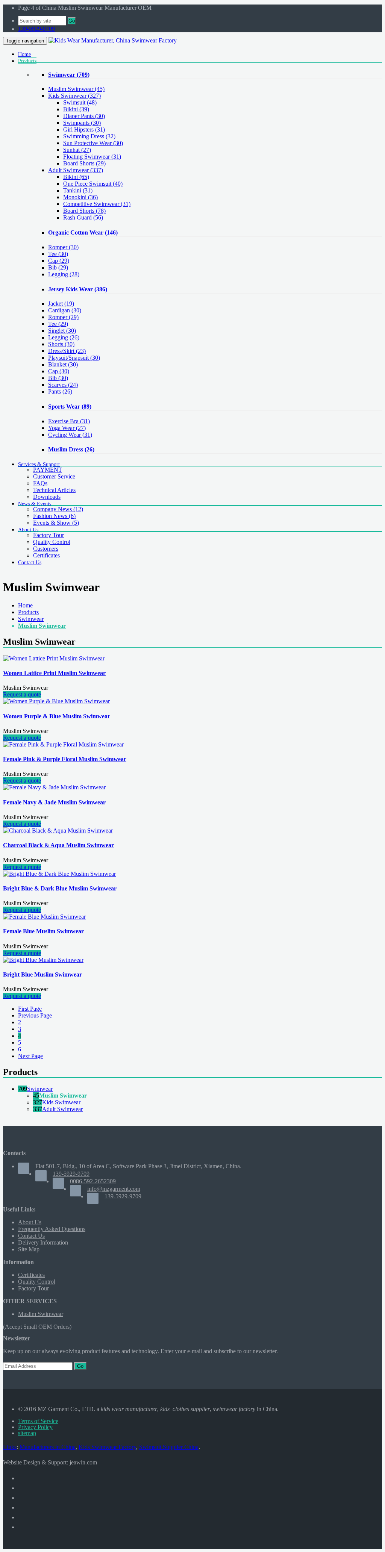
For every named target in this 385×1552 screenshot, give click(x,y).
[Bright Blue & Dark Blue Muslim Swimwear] (59, 874)
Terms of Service (38, 1421)
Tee (58, 254)
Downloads (47, 497)
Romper (63, 247)
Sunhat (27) (77, 150)
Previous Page (35, 1015)
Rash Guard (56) (83, 217)
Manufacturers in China (48, 1447)
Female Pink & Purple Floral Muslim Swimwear (64, 759)
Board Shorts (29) (84, 163)
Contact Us (31, 1236)
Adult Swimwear (75, 170)
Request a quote (22, 694)
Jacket (61, 303)
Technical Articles (54, 490)
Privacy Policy (35, 1427)
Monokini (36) (80, 197)
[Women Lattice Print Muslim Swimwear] (54, 658)
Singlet (62, 330)
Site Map (28, 1249)
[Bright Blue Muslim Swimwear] (43, 960)
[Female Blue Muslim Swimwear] (44, 916)
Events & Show (56, 522)
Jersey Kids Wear (77, 289)
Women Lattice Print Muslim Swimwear (54, 673)
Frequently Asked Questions (51, 1229)
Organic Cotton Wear (83, 232)
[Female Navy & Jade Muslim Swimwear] (54, 787)
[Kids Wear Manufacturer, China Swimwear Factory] (113, 40)
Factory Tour (48, 535)
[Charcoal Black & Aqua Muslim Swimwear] (58, 830)
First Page (30, 1008)
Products (28, 612)
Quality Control (51, 542)
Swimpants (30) (82, 123)
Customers (45, 548)
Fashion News (54, 516)
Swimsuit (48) (80, 102)
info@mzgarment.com (113, 1189)
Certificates (46, 555)
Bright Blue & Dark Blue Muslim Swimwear (60, 888)
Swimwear (68, 74)
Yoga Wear (67, 428)
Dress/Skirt (67, 351)
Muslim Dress (71, 449)
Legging (63, 274)
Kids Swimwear (74, 95)
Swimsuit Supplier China (169, 1447)
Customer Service (54, 476)
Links (10, 1447)
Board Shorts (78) (84, 210)
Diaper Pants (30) (84, 116)
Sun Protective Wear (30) (93, 143)
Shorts (61, 344)
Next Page (30, 1056)
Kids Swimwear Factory (107, 1447)
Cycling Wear (70, 435)
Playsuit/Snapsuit (74, 357)
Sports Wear (69, 406)
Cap (58, 260)
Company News (58, 509)
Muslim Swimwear (76, 89)
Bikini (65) (76, 177)
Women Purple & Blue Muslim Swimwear (56, 716)
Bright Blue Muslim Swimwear (42, 974)
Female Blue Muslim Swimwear (43, 931)
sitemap (27, 1433)
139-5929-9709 (36, 29)
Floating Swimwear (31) (92, 156)
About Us (29, 1222)
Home (25, 605)
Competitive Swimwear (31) (96, 204)
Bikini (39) (76, 109)
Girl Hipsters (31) (84, 129)
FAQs (40, 483)
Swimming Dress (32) (89, 136)
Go (71, 21)
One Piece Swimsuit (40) (93, 183)
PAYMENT (47, 469)
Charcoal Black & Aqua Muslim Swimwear (58, 845)
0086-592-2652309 (93, 1181)
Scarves (63, 385)
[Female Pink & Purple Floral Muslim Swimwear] (63, 744)
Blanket (63, 364)
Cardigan (64, 310)
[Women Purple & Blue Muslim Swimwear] (56, 701)
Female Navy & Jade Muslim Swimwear (54, 802)
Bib (58, 267)
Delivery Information (43, 1242)
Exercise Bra (69, 421)
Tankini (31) (77, 190)
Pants (60, 391)
